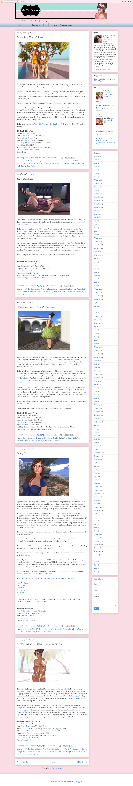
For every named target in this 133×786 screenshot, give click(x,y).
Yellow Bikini (26, 754)
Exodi (58, 438)
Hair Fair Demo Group (64, 560)
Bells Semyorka (51, 161)
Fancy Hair (22, 453)
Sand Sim (20, 588)
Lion (28, 164)
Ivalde (38, 373)
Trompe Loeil (27, 278)
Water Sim (21, 592)
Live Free (25, 292)
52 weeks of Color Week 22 (32, 629)
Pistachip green (36, 441)
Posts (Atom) (57, 768)
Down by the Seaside (102, 109)
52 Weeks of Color (29, 161)
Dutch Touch (25, 613)
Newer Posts (22, 762)
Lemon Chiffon (32, 752)
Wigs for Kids (72, 513)
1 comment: (51, 746)
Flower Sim (21, 590)
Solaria (26, 618)
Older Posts (82, 762)
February (97, 180)
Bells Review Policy (37, 25)
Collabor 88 (59, 749)
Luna (78, 698)
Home (20, 25)
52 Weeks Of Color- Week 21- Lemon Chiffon (39, 644)
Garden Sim (21, 585)
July (95, 170)
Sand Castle (49, 752)
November (97, 200)
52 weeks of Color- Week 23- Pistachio (36, 307)
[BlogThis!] (68, 158)
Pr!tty (40, 229)
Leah (19, 292)
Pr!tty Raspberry (25, 179)
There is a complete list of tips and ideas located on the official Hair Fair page (45, 578)
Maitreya (25, 271)
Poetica (25, 150)
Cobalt (69, 629)
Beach (39, 749)
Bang (50, 289)
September (97, 214)
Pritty (51, 292)
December (97, 197)
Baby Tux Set (42, 289)
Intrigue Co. (26, 710)
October (96, 156)
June (95, 159)
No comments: (52, 158)
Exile (23, 133)
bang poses (41, 161)
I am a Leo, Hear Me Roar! (30, 37)
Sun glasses (70, 752)
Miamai (24, 138)
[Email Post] (61, 158)
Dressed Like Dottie (102, 91)
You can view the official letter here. (30, 525)
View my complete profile (102, 69)
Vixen (24, 294)
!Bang (23, 145)
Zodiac (81, 87)
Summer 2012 (60, 752)
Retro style (47, 441)
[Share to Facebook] (72, 158)
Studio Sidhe (30, 143)
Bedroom (72, 289)
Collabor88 (56, 731)
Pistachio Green (42, 602)
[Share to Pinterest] (74, 158)
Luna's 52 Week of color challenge (68, 359)
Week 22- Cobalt (64, 599)
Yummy (29, 733)
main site (76, 103)
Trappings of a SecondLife (104, 131)
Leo (24, 164)
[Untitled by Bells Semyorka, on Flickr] (44, 350)
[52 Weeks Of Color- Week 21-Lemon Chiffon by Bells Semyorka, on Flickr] (44, 682)
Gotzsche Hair (26, 611)
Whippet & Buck (27, 735)
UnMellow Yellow (23, 166)
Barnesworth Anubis (32, 275)
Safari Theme (49, 164)
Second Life (59, 164)
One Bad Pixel (65, 243)
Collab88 (70, 710)
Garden (64, 438)
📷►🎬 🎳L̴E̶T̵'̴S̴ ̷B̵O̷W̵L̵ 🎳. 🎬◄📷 (109, 120)
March (96, 234)
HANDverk (26, 140)
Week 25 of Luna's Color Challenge (47, 124)
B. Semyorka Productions (61, 25)
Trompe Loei (26, 147)
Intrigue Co (21, 708)
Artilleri (25, 616)
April (95, 163)
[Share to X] (70, 158)
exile (60, 161)
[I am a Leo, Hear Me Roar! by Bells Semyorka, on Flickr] (44, 80)
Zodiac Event (21, 152)
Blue (64, 629)
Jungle (19, 164)
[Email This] (66, 158)
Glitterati (24, 620)
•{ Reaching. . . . (101, 133)
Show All (114, 146)
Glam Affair (25, 136)
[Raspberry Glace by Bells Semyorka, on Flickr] (44, 215)
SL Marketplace (23, 378)
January (96, 183)
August (96, 217)
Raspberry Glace (60, 292)
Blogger (79, 782)
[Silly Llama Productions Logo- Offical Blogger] (105, 81)
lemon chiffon (55, 689)
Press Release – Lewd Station (105, 142)
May (95, 176)
